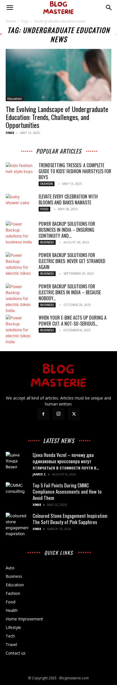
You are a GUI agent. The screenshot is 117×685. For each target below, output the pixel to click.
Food (44, 209)
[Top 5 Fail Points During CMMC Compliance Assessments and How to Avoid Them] (17, 493)
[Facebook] (43, 414)
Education (14, 99)
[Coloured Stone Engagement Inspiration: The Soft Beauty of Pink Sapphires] (17, 525)
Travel (11, 644)
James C (39, 474)
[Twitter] (74, 414)
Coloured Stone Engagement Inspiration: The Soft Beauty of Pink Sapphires (70, 518)
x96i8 (10, 133)
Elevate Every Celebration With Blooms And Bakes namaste (68, 199)
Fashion (46, 184)
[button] (10, 7)
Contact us (16, 653)
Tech (10, 636)
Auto (10, 567)
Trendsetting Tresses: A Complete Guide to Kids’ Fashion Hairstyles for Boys (75, 171)
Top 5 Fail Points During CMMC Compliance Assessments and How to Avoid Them (67, 491)
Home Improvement (24, 619)
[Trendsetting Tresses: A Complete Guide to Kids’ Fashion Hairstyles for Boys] (20, 172)
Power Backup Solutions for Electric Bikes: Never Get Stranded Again (72, 261)
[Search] (109, 7)
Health (12, 610)
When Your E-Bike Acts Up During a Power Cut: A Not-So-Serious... (72, 320)
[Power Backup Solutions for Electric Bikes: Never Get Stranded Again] (20, 264)
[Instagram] (58, 414)
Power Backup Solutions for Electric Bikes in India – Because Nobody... (70, 292)
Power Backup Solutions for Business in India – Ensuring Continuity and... (67, 229)
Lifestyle (13, 627)
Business (47, 242)
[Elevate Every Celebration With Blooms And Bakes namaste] (20, 204)
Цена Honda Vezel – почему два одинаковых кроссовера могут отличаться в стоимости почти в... (66, 461)
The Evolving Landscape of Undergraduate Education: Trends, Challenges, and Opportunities (57, 117)
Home (11, 21)
